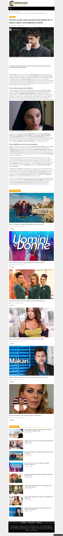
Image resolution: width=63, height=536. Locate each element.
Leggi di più (12, 228)
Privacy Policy (31, 522)
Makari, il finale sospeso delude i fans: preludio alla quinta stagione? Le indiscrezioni (28, 377)
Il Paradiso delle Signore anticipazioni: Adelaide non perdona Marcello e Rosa (27, 300)
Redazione (24, 522)
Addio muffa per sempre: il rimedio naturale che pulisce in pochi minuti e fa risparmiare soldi (38, 430)
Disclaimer (39, 522)
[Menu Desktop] (10, 8)
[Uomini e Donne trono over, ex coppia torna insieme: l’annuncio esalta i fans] (31, 246)
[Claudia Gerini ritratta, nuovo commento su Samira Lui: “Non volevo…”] (31, 399)
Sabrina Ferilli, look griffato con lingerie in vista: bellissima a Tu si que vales (26, 339)
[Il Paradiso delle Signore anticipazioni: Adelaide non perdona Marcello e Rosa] (31, 284)
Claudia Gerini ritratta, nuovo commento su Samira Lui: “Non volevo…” (25, 415)
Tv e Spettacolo (12, 16)
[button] (53, 8)
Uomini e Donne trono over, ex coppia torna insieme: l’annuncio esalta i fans (27, 262)
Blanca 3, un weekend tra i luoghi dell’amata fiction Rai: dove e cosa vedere (26, 224)
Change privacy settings (58, 534)
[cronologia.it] (18, 3)
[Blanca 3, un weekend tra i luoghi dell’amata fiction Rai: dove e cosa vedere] (31, 208)
